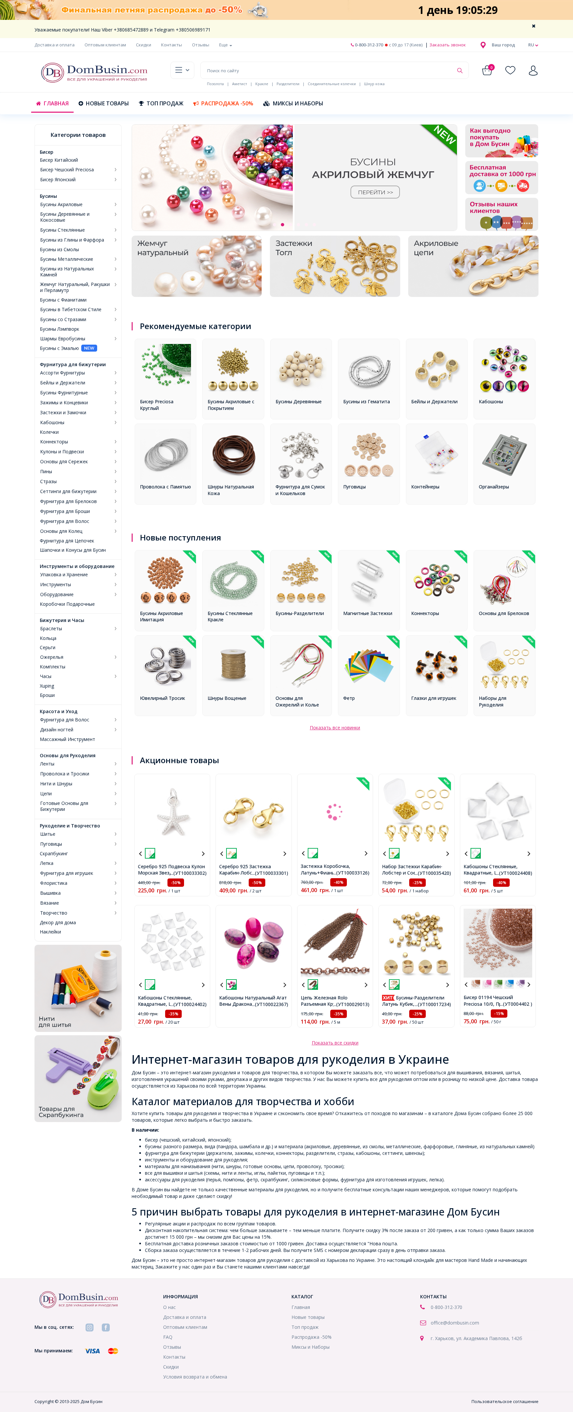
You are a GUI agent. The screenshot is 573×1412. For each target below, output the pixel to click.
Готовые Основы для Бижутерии (64, 806)
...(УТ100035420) (433, 873)
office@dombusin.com (455, 1323)
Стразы (48, 481)
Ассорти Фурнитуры (62, 373)
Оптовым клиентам (105, 45)
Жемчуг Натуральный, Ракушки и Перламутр (75, 287)
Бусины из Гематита (366, 401)
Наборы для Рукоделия (492, 701)
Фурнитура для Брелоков (68, 501)
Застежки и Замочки (63, 413)
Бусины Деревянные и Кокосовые (65, 217)
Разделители (288, 83)
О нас (169, 1307)
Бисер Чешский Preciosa (67, 170)
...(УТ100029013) (351, 1004)
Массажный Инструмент (67, 739)
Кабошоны (52, 422)
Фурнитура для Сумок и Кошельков (300, 489)
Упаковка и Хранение (64, 575)
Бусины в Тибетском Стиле (70, 309)
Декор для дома (58, 923)
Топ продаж (165, 103)
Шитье (47, 834)
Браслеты (51, 629)
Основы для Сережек (64, 462)
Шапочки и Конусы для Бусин (73, 550)
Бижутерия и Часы (62, 620)
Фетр (349, 698)
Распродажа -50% (227, 103)
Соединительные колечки (332, 83)
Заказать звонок (447, 45)
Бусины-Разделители (300, 613)
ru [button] (531, 45)
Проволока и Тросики (64, 774)
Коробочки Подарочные (67, 604)
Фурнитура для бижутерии (73, 364)
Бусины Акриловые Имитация (161, 616)
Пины (46, 472)
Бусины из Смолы (59, 250)
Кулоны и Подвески (62, 452)
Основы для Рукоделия (68, 756)
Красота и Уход (59, 711)
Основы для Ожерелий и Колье (297, 701)
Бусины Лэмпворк (59, 329)
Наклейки (50, 932)
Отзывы (200, 45)
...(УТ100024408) (514, 873)
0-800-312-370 (368, 45)
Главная (56, 103)
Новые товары (107, 103)
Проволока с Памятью (165, 486)
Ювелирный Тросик (162, 698)
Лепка (46, 863)
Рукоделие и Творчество (70, 826)
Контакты (171, 45)
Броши (47, 695)
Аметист (239, 83)
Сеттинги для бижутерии (68, 491)
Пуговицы (51, 844)
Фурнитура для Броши (65, 511)
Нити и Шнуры (56, 784)
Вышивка (50, 893)
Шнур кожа (374, 83)
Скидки (143, 45)
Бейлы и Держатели (62, 383)
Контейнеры (425, 486)
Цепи (46, 794)
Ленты (47, 764)
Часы (45, 676)
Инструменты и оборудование (77, 566)
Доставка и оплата (54, 45)
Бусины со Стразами (63, 319)
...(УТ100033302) (188, 873)
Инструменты (55, 585)
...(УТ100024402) (188, 1004)
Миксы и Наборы (298, 103)
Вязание (49, 903)
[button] (503, 44)
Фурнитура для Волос (64, 521)
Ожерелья (51, 657)
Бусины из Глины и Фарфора (72, 240)
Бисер (46, 152)
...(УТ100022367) (270, 1004)
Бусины (48, 196)
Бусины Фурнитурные (64, 393)
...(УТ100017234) (433, 1004)
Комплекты (52, 667)
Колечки (49, 432)
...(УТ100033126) (351, 873)
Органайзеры (494, 486)
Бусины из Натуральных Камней (67, 272)
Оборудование (57, 594)
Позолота (215, 83)
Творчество (53, 913)
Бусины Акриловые (61, 204)
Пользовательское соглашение (505, 1401)
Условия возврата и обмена (195, 1377)
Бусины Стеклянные (62, 230)
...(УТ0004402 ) (516, 1004)
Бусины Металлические (66, 259)
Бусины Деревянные (299, 401)
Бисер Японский (58, 180)
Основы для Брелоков (504, 613)
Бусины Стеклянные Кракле (230, 616)
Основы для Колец (61, 531)
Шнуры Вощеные (227, 698)
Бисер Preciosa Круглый (156, 404)
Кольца (48, 638)
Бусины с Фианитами (63, 300)
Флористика (53, 883)
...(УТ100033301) (270, 873)
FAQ (167, 1337)
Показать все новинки (335, 727)
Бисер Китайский (59, 160)
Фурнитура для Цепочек (67, 541)
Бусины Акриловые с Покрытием (231, 404)
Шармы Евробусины (62, 339)
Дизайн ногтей (56, 730)
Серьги (47, 647)
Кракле (261, 83)
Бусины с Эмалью (59, 348)
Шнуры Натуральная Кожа (231, 489)
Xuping (47, 686)
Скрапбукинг (54, 854)
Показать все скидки (335, 1043)
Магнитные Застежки (367, 613)
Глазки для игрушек (433, 698)
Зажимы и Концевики (64, 403)
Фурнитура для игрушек (66, 873)
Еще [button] (224, 45)
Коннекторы (54, 442)
